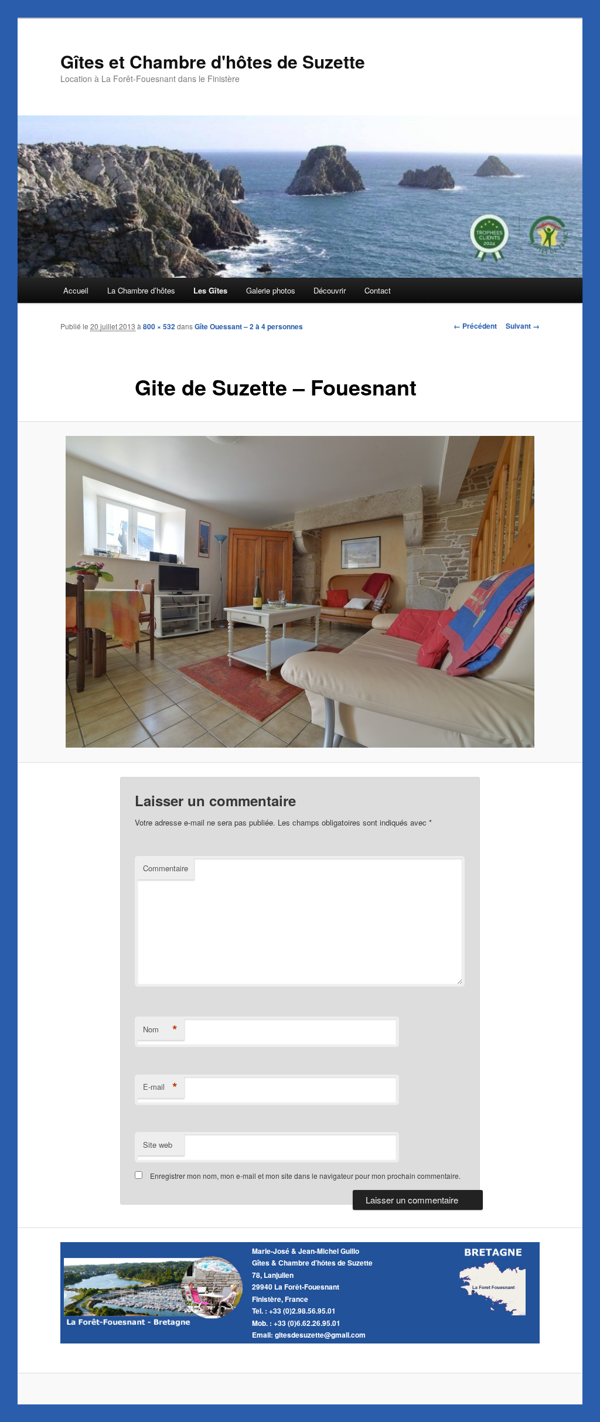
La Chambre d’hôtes (141, 290)
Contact (377, 290)
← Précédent (475, 325)
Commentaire (165, 868)
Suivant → (523, 325)
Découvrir (329, 290)
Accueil (75, 290)
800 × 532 (159, 326)
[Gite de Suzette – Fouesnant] (300, 592)
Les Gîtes (210, 290)
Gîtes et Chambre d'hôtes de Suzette (212, 61)
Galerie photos (270, 290)
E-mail (160, 1086)
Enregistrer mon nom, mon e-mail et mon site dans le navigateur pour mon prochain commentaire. (305, 1176)
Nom (160, 1029)
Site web (157, 1144)
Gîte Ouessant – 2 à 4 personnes (249, 326)
